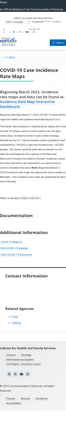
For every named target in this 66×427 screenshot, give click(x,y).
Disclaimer (41, 398)
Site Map (26, 354)
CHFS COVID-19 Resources (16, 254)
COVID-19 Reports (11, 241)
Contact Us (34, 29)
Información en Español (20, 359)
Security (25, 398)
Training (16, 322)
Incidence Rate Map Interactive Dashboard (27, 104)
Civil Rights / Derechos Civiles (23, 364)
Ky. (3, 2)
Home (12, 57)
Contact (11, 354)
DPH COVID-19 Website (14, 248)
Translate (56, 21)
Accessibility (13, 403)
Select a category (10, 197)
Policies (10, 398)
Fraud (14, 316)
